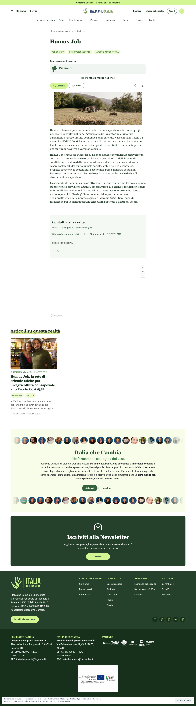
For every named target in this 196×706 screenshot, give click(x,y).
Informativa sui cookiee (61, 701)
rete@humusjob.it (95, 234)
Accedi (172, 11)
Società (30, 395)
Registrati (106, 488)
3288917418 (115, 234)
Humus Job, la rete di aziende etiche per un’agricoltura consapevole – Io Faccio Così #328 (33, 383)
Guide (110, 605)
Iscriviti (98, 556)
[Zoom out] (143, 272)
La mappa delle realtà (145, 583)
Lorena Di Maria (18, 413)
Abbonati (89, 488)
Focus (110, 599)
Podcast (111, 589)
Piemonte (65, 68)
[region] (98, 291)
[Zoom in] (143, 268)
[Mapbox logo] (57, 315)
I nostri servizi (86, 589)
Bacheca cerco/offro (144, 589)
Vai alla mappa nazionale (102, 77)
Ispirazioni (112, 594)
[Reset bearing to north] (143, 275)
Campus (138, 594)
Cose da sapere (114, 583)
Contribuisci (168, 583)
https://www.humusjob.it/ (67, 234)
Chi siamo (84, 583)
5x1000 (165, 589)
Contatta (61, 85)
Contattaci (84, 594)
